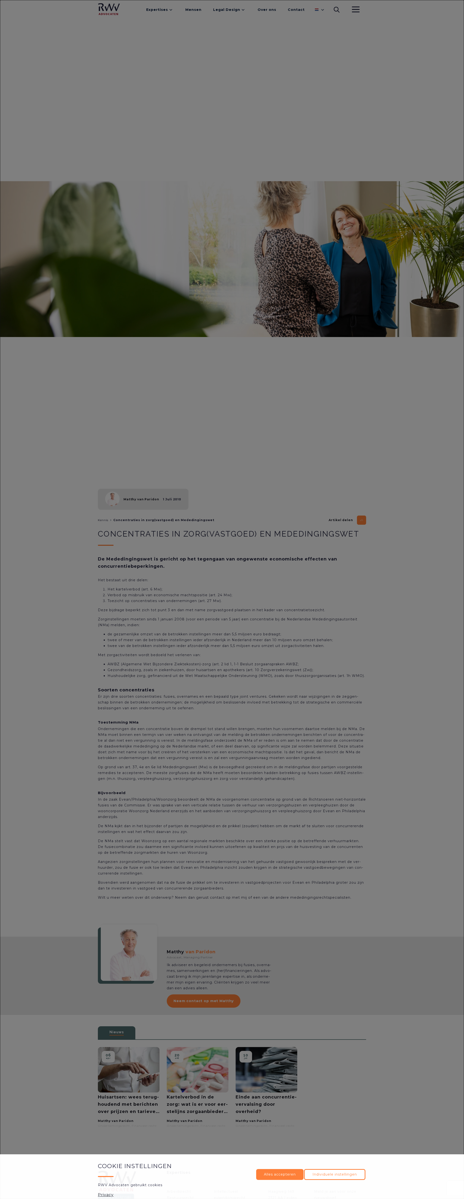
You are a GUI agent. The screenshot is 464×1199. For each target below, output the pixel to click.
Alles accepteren (280, 1174)
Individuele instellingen (334, 1174)
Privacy (106, 1194)
